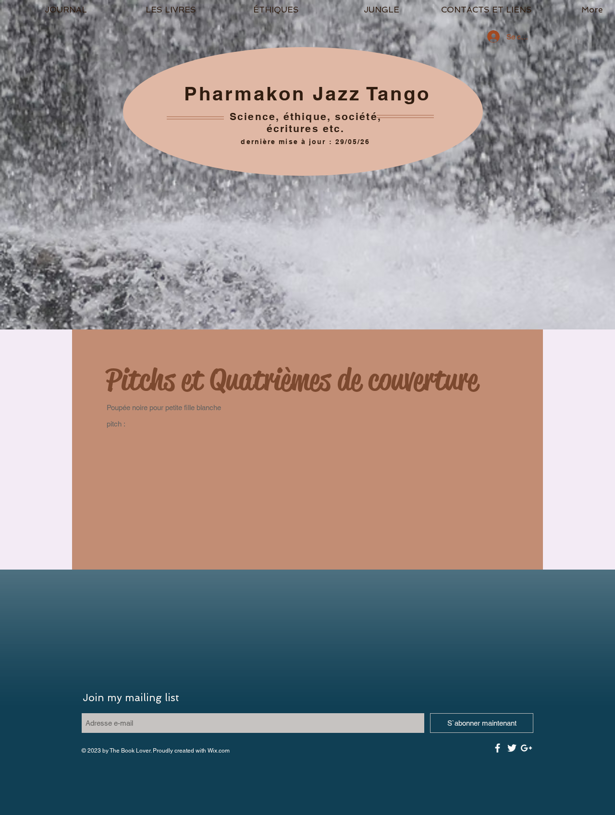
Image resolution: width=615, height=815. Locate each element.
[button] (170, 9)
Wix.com (219, 750)
